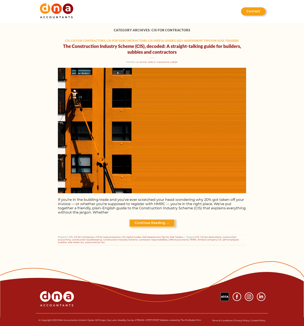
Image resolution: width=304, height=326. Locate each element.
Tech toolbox (172, 11)
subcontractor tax (95, 242)
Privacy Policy (241, 320)
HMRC (193, 239)
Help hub (224, 11)
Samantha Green (167, 62)
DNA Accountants (179, 239)
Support (150, 11)
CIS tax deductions (210, 237)
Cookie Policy (258, 320)
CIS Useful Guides (162, 40)
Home (118, 11)
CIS (67, 40)
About (133, 11)
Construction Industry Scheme (120, 239)
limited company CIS (209, 239)
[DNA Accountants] (57, 11)
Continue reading (152, 223)
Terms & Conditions (222, 320)
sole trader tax (76, 242)
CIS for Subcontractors (127, 40)
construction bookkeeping (87, 239)
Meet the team (199, 11)
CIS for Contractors (88, 40)
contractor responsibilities (153, 239)
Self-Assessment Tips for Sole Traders (208, 40)
